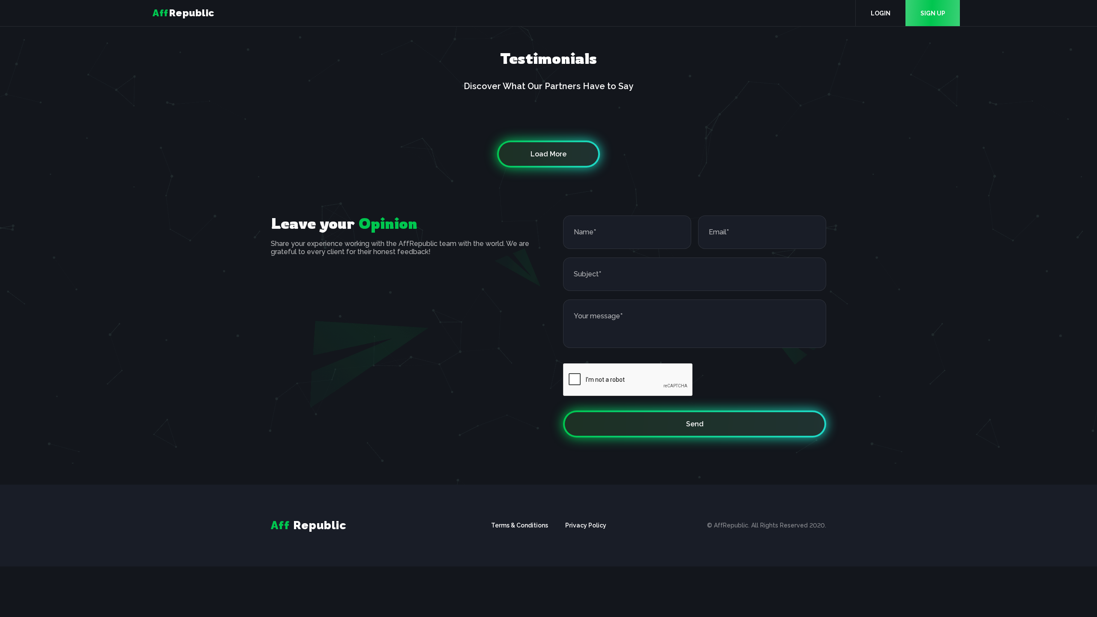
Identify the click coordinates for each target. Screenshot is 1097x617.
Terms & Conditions (519, 525)
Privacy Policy (585, 525)
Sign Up (932, 13)
